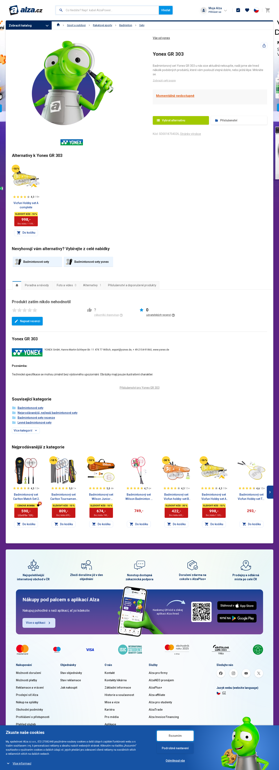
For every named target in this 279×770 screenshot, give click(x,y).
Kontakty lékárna (116, 680)
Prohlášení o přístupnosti (32, 717)
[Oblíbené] (247, 10)
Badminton (125, 25)
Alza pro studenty (160, 702)
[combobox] (107, 10)
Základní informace (118, 687)
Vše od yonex (161, 38)
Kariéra (110, 709)
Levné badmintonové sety (34, 422)
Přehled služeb (26, 724)
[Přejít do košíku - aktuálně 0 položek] (267, 10)
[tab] (16, 285)
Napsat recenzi (30, 321)
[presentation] (16, 285)
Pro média (112, 717)
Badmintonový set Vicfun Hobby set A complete (213, 497)
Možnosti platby (26, 680)
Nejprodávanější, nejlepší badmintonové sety (47, 412)
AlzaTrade (156, 709)
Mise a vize (112, 702)
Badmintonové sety (30, 407)
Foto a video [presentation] (66, 285)
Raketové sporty (102, 25)
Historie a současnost (119, 695)
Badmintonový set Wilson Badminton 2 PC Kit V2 (138, 497)
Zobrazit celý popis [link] (164, 80)
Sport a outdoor (76, 25)
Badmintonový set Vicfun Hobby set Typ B (251, 497)
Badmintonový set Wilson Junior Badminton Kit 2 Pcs (101, 497)
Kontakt (110, 673)
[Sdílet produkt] (264, 45)
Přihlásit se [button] (215, 11)
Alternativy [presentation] (92, 285)
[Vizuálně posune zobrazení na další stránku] (270, 492)
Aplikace (110, 724)
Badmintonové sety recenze (36, 417)
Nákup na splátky (27, 702)
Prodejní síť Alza (27, 695)
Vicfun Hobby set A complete (25, 205)
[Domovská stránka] (58, 25)
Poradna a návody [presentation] (37, 285)
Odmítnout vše (175, 760)
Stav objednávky (71, 673)
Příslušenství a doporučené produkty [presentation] (132, 285)
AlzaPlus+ (155, 687)
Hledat (165, 10)
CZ (224, 693)
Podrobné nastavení (175, 748)
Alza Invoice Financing (164, 717)
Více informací (22, 763)
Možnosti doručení (28, 673)
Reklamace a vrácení (30, 687)
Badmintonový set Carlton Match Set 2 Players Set (26, 497)
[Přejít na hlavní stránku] (26, 10)
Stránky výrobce (190, 133)
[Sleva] (16, 169)
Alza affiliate (157, 695)
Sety (141, 25)
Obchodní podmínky (29, 709)
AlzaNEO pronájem (161, 680)
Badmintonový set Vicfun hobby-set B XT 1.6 (176, 497)
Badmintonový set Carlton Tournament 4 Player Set (63, 497)
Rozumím (175, 735)
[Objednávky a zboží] (238, 10)
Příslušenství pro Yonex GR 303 (140, 387)
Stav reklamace (70, 680)
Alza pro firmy (158, 673)
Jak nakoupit (68, 687)
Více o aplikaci (35, 622)
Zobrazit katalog (20, 25)
